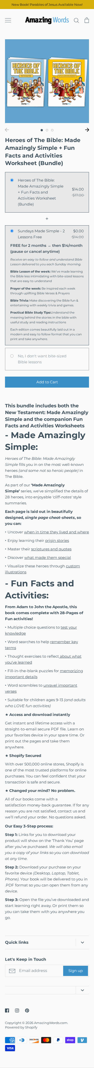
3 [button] (52, 130)
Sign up (75, 970)
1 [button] (42, 130)
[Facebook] (7, 1010)
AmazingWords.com (50, 1023)
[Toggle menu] (8, 20)
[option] (47, 81)
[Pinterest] (27, 1010)
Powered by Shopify (21, 1027)
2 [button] (47, 130)
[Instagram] (17, 1010)
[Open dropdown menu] (82, 942)
